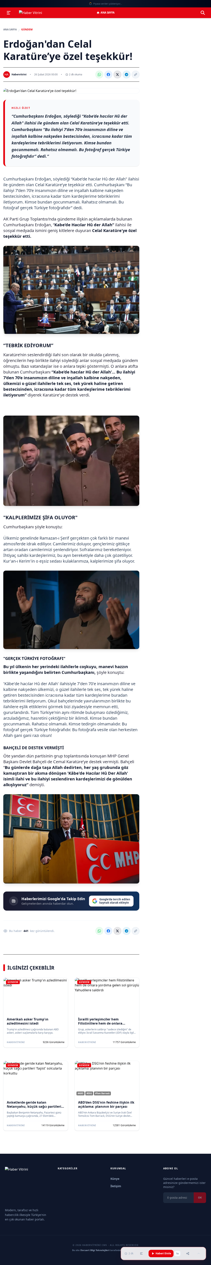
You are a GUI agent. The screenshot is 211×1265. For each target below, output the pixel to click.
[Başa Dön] (198, 1253)
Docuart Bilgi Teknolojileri (94, 1250)
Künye (114, 1179)
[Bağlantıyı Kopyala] (135, 74)
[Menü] (8, 12)
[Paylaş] (187, 1253)
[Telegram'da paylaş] (126, 74)
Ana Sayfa (108, 12)
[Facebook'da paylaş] (108, 74)
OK (200, 1197)
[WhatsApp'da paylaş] (99, 74)
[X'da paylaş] (117, 74)
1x (177, 1253)
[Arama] (202, 12)
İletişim (115, 1186)
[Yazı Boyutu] (141, 1253)
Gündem (27, 29)
